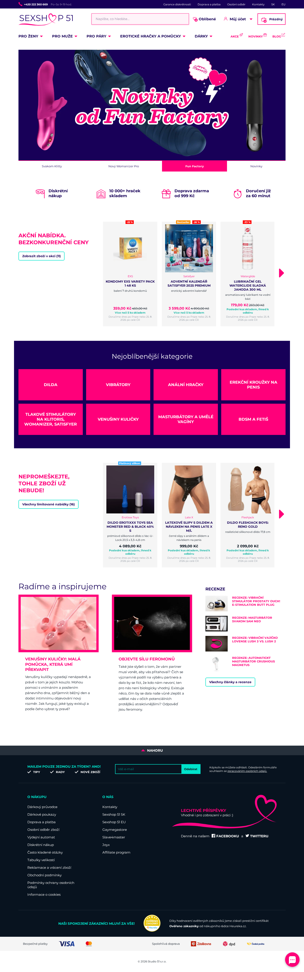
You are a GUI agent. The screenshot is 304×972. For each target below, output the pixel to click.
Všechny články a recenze (230, 682)
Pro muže (62, 36)
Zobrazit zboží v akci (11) (41, 256)
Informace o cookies (44, 894)
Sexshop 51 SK (113, 814)
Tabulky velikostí (41, 860)
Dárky (201, 36)
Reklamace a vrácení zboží (49, 867)
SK (273, 4)
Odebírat (190, 769)
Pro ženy (28, 36)
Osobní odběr (236, 4)
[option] (152, 105)
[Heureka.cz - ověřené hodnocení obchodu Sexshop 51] (152, 930)
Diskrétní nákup (40, 845)
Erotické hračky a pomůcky (150, 36)
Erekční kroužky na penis (253, 385)
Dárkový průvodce (42, 807)
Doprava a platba (209, 4)
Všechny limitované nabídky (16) (48, 504)
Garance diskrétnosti (177, 4)
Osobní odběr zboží (43, 829)
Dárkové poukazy (41, 814)
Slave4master (113, 837)
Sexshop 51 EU (114, 822)
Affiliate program (116, 852)
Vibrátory (118, 384)
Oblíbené (205, 19)
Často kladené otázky (45, 852)
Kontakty (258, 4)
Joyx (106, 845)
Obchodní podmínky (44, 875)
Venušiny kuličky (118, 419)
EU (284, 4)
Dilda (50, 384)
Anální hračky (185, 384)
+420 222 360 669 (36, 4)
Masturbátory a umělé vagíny (185, 419)
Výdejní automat (41, 837)
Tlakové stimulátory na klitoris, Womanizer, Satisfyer (50, 419)
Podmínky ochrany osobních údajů (50, 885)
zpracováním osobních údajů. (247, 771)
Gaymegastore (114, 829)
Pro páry (96, 36)
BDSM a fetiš (253, 419)
